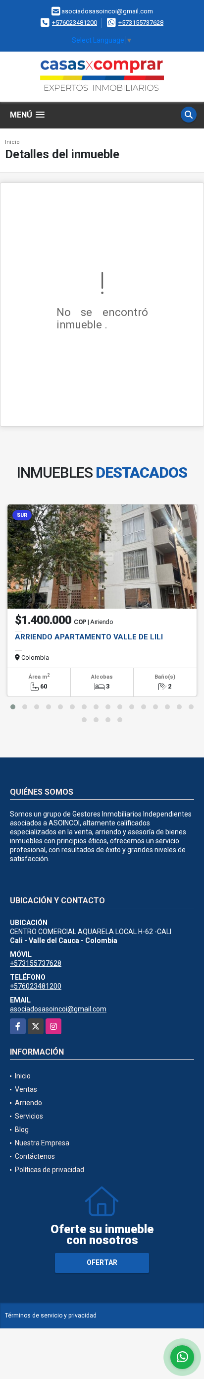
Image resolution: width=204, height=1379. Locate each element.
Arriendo (28, 1103)
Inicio (12, 142)
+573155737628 (140, 22)
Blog (22, 1129)
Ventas (26, 1089)
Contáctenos (35, 1156)
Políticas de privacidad (49, 1170)
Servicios (29, 1116)
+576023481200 (74, 22)
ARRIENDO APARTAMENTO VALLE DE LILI (89, 636)
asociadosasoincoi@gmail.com (58, 1009)
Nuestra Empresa (42, 1143)
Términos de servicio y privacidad (51, 1315)
